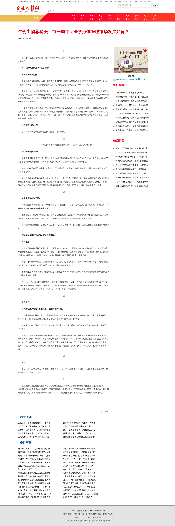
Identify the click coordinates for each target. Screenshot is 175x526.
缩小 (151, 38)
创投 (47, 1)
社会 (73, 19)
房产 (97, 1)
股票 (119, 1)
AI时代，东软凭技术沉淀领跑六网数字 (34, 459)
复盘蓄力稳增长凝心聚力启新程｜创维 (34, 483)
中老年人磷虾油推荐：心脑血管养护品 (79, 462)
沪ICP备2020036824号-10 (95, 511)
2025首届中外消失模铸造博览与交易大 (131, 173)
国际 (100, 16)
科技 (127, 16)
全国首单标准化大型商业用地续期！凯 (79, 456)
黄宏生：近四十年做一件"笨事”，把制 (34, 456)
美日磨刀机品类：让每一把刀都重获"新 (132, 118)
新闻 (154, 16)
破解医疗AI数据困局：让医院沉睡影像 (34, 430)
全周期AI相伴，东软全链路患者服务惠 (34, 480)
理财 (115, 1)
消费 (74, 1)
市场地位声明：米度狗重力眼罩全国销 (131, 97)
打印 (134, 38)
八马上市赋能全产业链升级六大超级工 (34, 490)
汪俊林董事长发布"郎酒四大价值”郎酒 (79, 449)
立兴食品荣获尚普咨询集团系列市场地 (131, 165)
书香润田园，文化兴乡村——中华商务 (34, 487)
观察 (70, 1)
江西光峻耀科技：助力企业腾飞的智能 (131, 101)
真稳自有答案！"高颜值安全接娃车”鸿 (79, 437)
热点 (136, 1)
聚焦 (136, 16)
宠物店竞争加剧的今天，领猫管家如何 (131, 122)
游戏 (91, 19)
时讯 (109, 16)
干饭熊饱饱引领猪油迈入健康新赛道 (130, 169)
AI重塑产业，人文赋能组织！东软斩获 (79, 490)
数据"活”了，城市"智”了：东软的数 (78, 497)
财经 (31, 1)
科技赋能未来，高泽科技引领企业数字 (131, 105)
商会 (79, 1)
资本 (65, 1)
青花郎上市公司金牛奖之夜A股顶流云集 (132, 178)
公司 (83, 1)
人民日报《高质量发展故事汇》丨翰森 (34, 423)
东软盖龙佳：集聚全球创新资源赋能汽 (131, 130)
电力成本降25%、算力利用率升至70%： (35, 494)
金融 (56, 1)
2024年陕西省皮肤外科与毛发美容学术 (131, 182)
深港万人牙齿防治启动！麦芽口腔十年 (131, 148)
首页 (23, 1)
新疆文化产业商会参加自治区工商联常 (34, 476)
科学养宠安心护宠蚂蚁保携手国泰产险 (34, 497)
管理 (61, 1)
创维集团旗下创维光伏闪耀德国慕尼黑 (79, 483)
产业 (51, 1)
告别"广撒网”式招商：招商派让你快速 (79, 423)
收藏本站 (51, 11)
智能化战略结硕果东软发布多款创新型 (131, 186)
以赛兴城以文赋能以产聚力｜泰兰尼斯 (79, 473)
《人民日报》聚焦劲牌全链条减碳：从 (34, 426)
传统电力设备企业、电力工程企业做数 (34, 433)
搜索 (154, 5)
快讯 (92, 1)
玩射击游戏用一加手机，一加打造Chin (79, 433)
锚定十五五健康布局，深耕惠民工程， (79, 430)
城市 (101, 1)
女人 (100, 19)
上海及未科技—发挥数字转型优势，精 (131, 109)
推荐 (118, 19)
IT (81, 19)
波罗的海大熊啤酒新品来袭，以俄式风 (131, 161)
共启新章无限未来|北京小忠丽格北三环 (131, 114)
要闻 (73, 16)
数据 (88, 1)
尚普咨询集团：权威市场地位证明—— (131, 93)
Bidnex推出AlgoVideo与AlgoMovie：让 (34, 466)
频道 (149, 1)
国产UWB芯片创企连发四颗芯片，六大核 (80, 494)
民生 (82, 16)
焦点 (118, 16)
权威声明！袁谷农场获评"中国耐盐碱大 (132, 152)
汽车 (140, 1)
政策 (42, 1)
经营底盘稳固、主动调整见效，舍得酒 (34, 462)
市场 (110, 1)
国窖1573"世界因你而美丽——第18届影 (79, 480)
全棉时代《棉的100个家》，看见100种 (131, 157)
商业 (106, 1)
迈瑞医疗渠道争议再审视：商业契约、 (79, 466)
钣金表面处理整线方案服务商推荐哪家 (131, 126)
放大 (142, 38)
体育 (131, 1)
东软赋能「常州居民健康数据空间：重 (34, 452)
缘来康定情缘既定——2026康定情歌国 (79, 452)
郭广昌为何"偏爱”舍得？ (28, 469)
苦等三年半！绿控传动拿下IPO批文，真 (80, 426)
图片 (145, 16)
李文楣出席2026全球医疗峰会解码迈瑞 (79, 476)
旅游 (145, 1)
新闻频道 (37, 1)
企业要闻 (126, 1)
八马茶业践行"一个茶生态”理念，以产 (79, 459)
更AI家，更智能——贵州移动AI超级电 (34, 449)
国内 (91, 16)
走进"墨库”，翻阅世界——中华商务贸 (79, 487)
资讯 (154, 19)
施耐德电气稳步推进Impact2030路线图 (34, 473)
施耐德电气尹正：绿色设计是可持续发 (79, 469)
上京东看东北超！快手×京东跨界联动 (34, 437)
